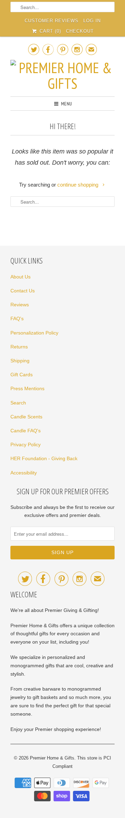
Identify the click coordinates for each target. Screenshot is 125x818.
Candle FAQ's (25, 430)
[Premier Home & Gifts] (62, 75)
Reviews (19, 304)
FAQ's (17, 318)
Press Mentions (27, 388)
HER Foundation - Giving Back (43, 458)
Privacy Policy (25, 444)
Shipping (20, 360)
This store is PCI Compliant (81, 762)
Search (18, 403)
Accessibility (23, 472)
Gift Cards (21, 374)
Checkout (80, 31)
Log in (92, 20)
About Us (20, 277)
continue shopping (78, 185)
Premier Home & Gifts (52, 758)
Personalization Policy (34, 333)
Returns (19, 346)
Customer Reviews (51, 20)
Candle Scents (26, 416)
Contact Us (22, 290)
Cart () (49, 31)
